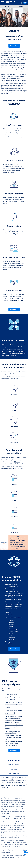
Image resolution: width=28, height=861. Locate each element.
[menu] (2, 2)
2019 (8, 699)
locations (12, 267)
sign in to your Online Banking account (14, 844)
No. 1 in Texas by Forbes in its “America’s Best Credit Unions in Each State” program (13, 743)
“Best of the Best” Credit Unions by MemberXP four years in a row (13, 737)
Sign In (21, 6)
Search (7, 6)
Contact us (3, 855)
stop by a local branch (16, 855)
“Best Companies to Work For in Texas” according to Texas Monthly (14, 726)
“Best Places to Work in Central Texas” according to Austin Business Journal (13, 712)
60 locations (17, 462)
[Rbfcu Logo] (10, 2)
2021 (13, 699)
